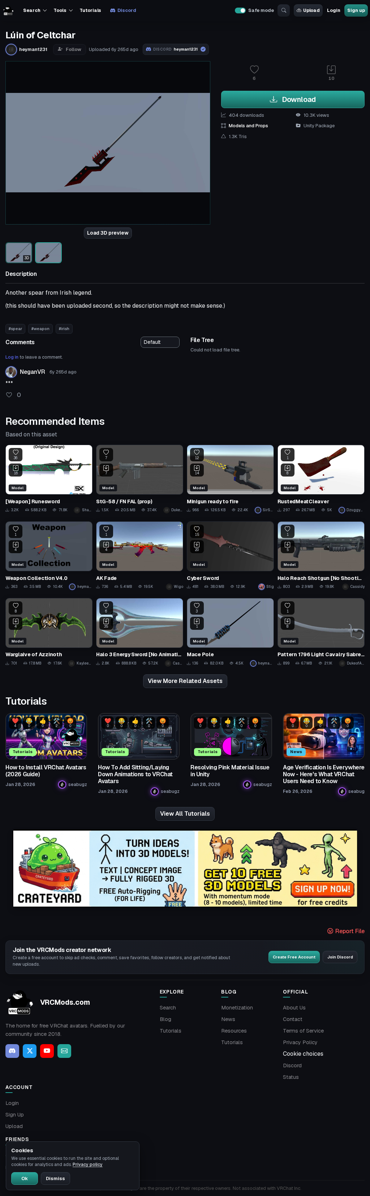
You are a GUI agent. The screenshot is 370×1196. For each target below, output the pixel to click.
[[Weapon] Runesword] (48, 479)
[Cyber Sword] (230, 555)
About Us (294, 1007)
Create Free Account (294, 957)
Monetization (237, 1007)
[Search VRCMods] (284, 10)
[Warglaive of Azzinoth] (48, 632)
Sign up (356, 10)
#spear (15, 328)
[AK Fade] (139, 555)
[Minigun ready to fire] (230, 479)
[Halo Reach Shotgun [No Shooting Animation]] (321, 555)
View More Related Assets (185, 681)
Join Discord (340, 957)
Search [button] (31, 10)
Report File (349, 931)
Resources (234, 1031)
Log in (11, 357)
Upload (311, 10)
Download (298, 99)
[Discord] (12, 1051)
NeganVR (32, 372)
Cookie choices (303, 1054)
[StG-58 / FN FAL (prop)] (139, 479)
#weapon (40, 328)
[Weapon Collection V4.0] (48, 555)
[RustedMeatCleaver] (321, 479)
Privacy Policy (300, 1042)
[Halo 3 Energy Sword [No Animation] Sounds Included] (139, 632)
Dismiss (55, 1178)
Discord (126, 10)
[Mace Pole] (230, 632)
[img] (185, 868)
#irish (64, 328)
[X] (29, 1051)
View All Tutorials (185, 813)
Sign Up (14, 1114)
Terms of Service (303, 1031)
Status (291, 1077)
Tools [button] (59, 10)
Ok (24, 1178)
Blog (165, 1019)
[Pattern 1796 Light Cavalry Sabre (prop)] (321, 632)
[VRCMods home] (8, 10)
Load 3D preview (108, 233)
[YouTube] (47, 1051)
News (228, 1019)
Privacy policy (88, 1164)
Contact (292, 1019)
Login (333, 10)
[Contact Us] (64, 1051)
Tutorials (90, 10)
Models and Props (248, 126)
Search (168, 1007)
